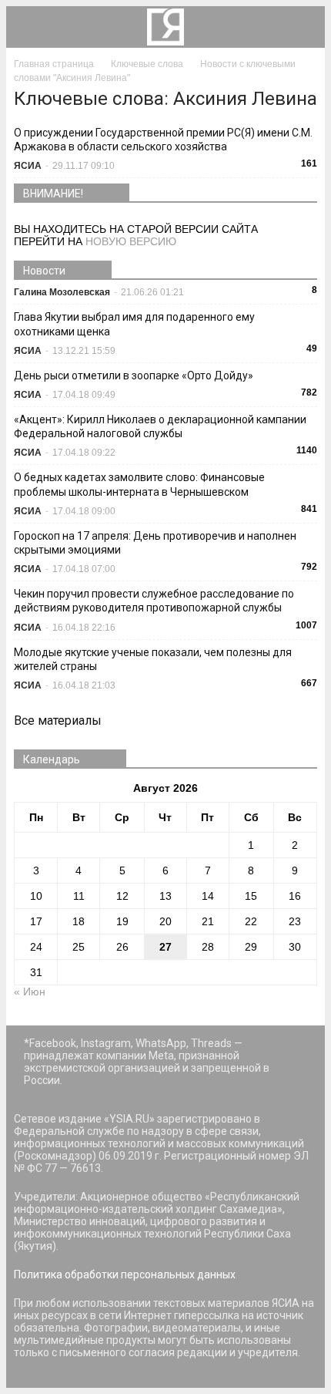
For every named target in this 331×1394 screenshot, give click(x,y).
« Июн (29, 991)
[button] (303, 27)
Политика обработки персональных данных (125, 1274)
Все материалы (58, 720)
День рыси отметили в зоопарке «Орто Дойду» (133, 375)
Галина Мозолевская (62, 292)
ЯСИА (28, 165)
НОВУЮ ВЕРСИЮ (130, 241)
